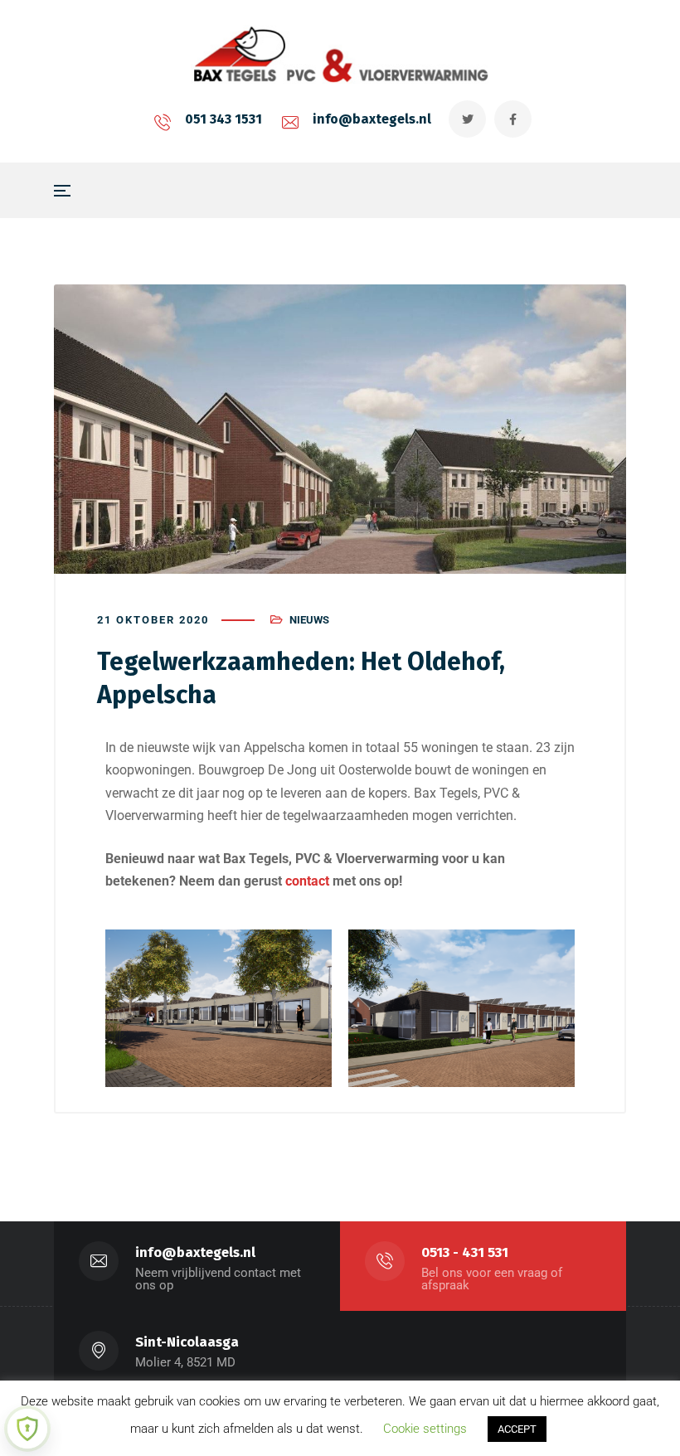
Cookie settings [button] (425, 1428)
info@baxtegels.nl (372, 119)
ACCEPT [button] (517, 1429)
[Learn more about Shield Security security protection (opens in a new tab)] (27, 1429)
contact (307, 881)
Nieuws (309, 620)
